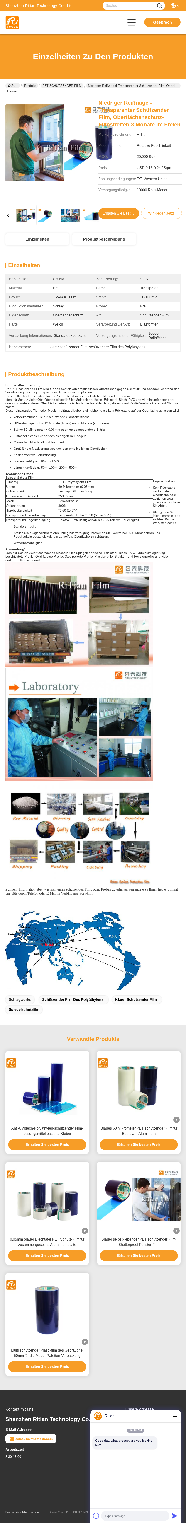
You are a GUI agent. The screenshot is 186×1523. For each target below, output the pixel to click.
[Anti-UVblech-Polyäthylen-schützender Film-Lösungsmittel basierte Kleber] (47, 1087)
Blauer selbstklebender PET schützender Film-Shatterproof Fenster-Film (138, 1242)
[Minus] (174, 1416)
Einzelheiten (37, 239)
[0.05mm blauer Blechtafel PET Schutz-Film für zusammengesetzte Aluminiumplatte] (47, 1198)
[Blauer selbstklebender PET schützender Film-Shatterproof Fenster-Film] (139, 1198)
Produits (30, 85)
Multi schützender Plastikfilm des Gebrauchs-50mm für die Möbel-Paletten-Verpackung (47, 1353)
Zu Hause (12, 86)
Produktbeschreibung (104, 239)
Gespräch (162, 22)
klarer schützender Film (136, 1000)
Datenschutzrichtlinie (16, 1512)
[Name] (159, 6)
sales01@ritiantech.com (34, 1439)
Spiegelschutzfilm (24, 1009)
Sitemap (34, 1512)
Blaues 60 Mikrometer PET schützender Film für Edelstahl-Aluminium (138, 1131)
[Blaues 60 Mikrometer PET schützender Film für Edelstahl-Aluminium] (139, 1087)
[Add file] (96, 1516)
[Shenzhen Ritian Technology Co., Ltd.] (30, 22)
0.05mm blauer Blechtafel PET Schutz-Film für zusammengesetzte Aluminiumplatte (47, 1242)
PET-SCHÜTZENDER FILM (62, 85)
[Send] (174, 1516)
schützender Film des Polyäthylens (72, 1000)
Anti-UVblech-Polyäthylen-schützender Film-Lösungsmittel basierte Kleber (47, 1131)
